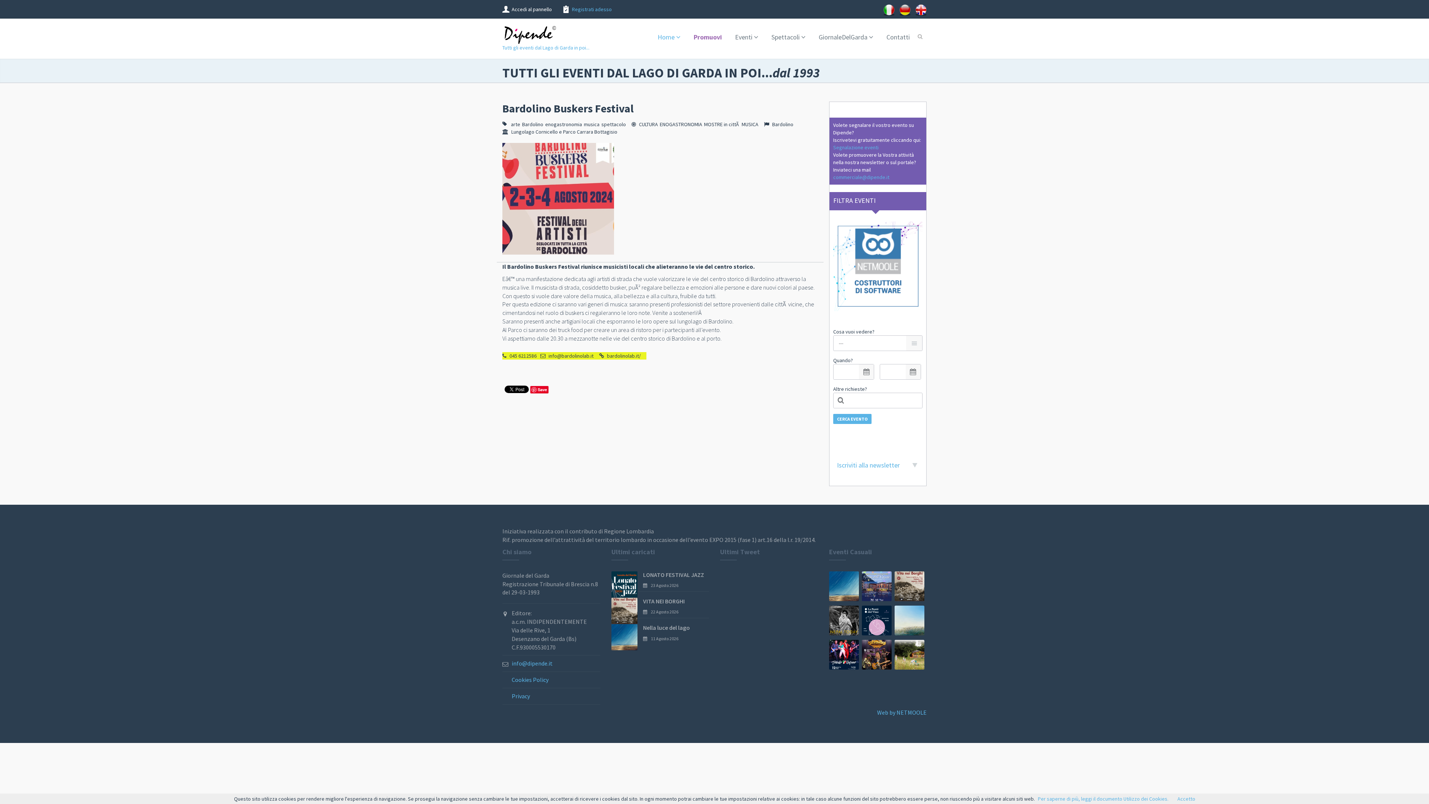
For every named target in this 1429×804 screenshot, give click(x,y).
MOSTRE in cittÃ (722, 124)
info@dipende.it (532, 663)
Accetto (1186, 798)
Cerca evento (852, 419)
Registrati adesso (592, 9)
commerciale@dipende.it (861, 177)
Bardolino (532, 124)
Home (666, 37)
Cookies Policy (530, 679)
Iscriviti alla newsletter (868, 465)
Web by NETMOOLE (902, 712)
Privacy (521, 696)
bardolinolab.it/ (624, 355)
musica (592, 124)
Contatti (898, 37)
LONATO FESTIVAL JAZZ (673, 574)
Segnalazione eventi (856, 147)
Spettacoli (785, 37)
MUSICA (750, 124)
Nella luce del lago (666, 627)
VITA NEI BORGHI (664, 601)
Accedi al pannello (532, 9)
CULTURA (648, 124)
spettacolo (613, 124)
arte (515, 124)
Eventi (743, 37)
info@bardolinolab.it (571, 355)
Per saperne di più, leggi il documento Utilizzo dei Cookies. (1103, 798)
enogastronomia (563, 124)
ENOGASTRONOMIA (681, 124)
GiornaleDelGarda (843, 37)
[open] (866, 371)
